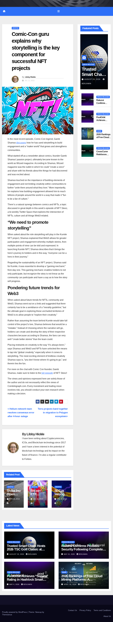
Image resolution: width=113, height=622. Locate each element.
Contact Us (72, 610)
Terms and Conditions (102, 610)
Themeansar (7, 615)
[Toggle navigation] (58, 11)
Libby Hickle (30, 77)
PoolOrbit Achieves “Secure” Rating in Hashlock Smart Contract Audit (27, 579)
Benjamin (32, 554)
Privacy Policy (85, 610)
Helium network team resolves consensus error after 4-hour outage (21, 412)
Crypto (15, 28)
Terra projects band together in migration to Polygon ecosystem (53, 412)
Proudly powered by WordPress (15, 612)
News (99, 131)
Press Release (88, 64)
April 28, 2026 (70, 584)
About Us (107, 616)
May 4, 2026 (14, 584)
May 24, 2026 (69, 554)
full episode (47, 373)
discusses (21, 143)
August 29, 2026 (92, 79)
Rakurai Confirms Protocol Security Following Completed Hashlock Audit (82, 549)
